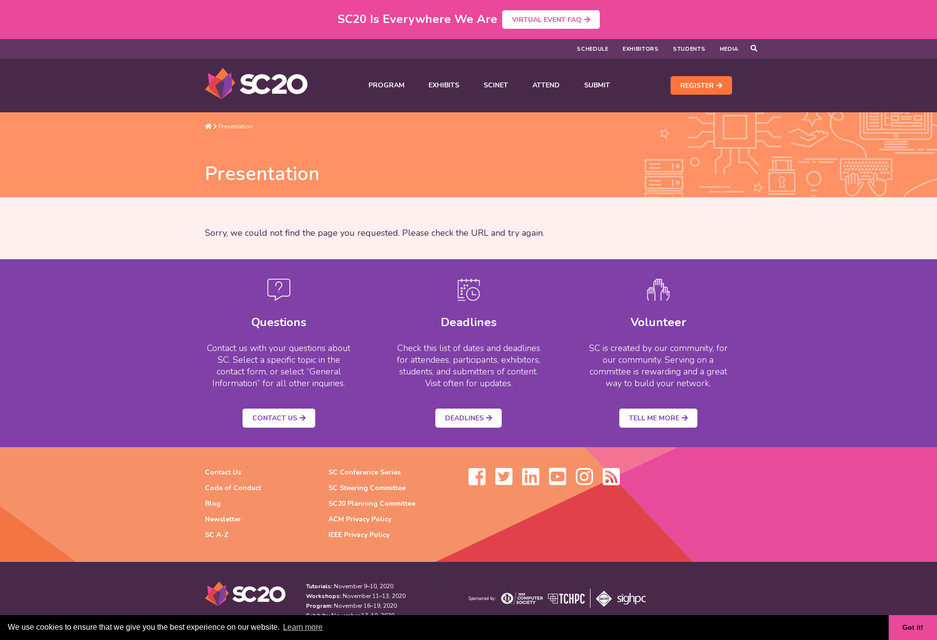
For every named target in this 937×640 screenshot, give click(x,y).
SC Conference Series (364, 472)
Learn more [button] (303, 627)
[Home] (208, 126)
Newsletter (223, 519)
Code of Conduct (233, 488)
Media (729, 49)
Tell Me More (654, 418)
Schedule (593, 49)
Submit (597, 85)
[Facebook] (477, 481)
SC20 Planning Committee (371, 503)
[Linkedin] (530, 481)
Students (689, 49)
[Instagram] (584, 481)
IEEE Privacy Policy (358, 534)
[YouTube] (557, 481)
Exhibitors (641, 49)
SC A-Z (216, 534)
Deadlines (464, 418)
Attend (546, 85)
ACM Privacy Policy (359, 519)
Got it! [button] (912, 627)
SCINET (496, 85)
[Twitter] (503, 481)
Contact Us (274, 418)
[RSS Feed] (611, 481)
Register (697, 85)
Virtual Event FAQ (547, 19)
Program (386, 85)
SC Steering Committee (367, 488)
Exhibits (443, 85)
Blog (213, 503)
